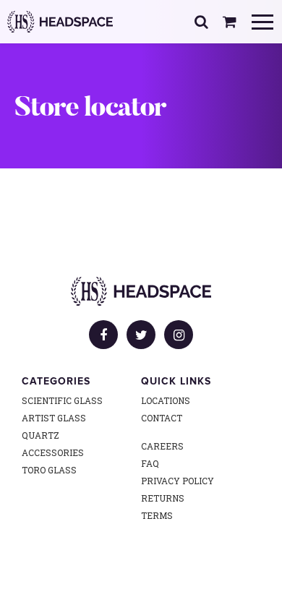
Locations (165, 400)
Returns (162, 498)
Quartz (40, 435)
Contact (161, 418)
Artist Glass (54, 418)
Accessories (53, 452)
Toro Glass (49, 470)
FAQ (150, 463)
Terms (157, 515)
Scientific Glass (62, 400)
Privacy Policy (177, 480)
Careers (162, 446)
